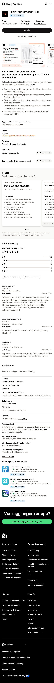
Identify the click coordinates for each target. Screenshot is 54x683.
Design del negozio (10, 569)
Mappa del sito (8, 670)
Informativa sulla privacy (12, 382)
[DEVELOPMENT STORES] (25, 229)
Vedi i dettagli (8, 456)
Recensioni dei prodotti (38, 560)
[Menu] (50, 4)
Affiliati (31, 623)
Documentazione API (11, 605)
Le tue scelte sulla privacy (13, 676)
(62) (27, 24)
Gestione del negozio (11, 578)
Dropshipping (33, 550)
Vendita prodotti (9, 560)
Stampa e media (35, 614)
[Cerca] (46, 4)
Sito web (6, 407)
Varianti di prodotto (10, 153)
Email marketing (35, 571)
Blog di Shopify (8, 614)
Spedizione (33, 580)
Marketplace (33, 555)
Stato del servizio (35, 632)
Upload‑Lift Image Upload (19, 467)
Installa (27, 30)
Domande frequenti (10, 385)
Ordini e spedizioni (10, 564)
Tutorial (5, 389)
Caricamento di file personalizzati (16, 161)
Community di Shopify (11, 610)
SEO (29, 576)
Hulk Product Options (18, 491)
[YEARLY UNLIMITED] (27, 229)
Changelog (22, 418)
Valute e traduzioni (36, 585)
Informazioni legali (36, 628)
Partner (31, 619)
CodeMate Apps (40, 24)
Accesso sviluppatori (11, 652)
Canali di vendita (9, 550)
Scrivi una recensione (12, 277)
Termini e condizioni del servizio (16, 658)
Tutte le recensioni (32, 277)
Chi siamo (32, 601)
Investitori (32, 610)
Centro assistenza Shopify (13, 601)
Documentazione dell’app (13, 392)
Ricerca (5, 619)
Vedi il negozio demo (27, 36)
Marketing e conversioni (12, 573)
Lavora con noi (34, 605)
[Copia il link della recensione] (14, 286)
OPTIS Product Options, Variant (22, 479)
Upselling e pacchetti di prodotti (38, 565)
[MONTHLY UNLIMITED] (28, 229)
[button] (27, 471)
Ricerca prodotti (9, 555)
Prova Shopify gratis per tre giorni (27, 521)
